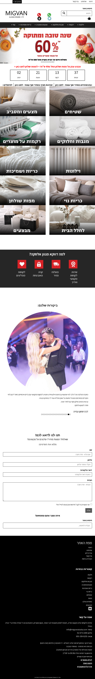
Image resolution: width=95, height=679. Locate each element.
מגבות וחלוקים (87, 500)
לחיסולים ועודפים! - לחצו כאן (48, 84)
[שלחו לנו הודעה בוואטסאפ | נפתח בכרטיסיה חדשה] (52, 15)
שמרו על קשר (85, 535)
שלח (88, 429)
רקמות (89, 497)
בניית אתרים (38, 596)
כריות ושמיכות (87, 507)
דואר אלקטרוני (86, 389)
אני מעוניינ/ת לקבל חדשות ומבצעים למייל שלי (73, 423)
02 (19, 72)
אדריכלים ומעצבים (84, 585)
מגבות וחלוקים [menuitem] (58, 24)
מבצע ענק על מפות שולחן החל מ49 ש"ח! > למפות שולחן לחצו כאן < (47, 66)
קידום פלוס (44, 596)
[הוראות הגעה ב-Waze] (52, 18)
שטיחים (89, 513)
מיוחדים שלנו (87, 520)
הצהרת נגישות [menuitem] (87, 477)
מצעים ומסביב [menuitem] (42, 24)
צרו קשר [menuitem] (76, 1)
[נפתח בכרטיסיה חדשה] (39, 264)
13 (57, 72)
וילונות (90, 493)
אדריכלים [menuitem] (88, 472)
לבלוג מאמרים (86, 578)
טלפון (90, 378)
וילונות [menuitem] (81, 24)
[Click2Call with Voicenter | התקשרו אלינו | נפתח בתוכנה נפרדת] (42, 15)
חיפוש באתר (87, 8)
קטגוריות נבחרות (84, 487)
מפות (90, 517)
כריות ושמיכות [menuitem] (25, 24)
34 (76, 72)
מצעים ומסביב (87, 503)
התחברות (17, 1)
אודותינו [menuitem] (83, 1)
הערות (89, 399)
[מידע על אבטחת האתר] (42, 18)
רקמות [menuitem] (71, 24)
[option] (47, 322)
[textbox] (47, 66)
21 (38, 72)
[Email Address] (90, 528)
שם (91, 368)
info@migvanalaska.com (77, 548)
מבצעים (89, 524)
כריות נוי (89, 510)
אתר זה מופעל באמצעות (47, 596)
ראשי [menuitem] (91, 1)
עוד (13, 24)
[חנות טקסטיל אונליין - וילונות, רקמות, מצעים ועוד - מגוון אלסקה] (16, 14)
